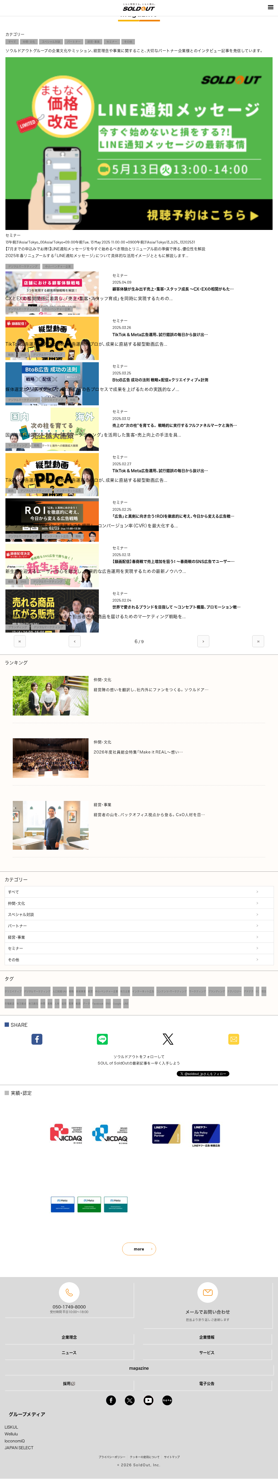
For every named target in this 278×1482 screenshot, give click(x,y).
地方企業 (125, 991)
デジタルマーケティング (22, 266)
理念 (263, 991)
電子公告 (206, 1383)
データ (86, 1003)
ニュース (69, 1352)
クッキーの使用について (145, 1457)
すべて (12, 42)
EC (257, 991)
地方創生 (33, 1003)
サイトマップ (172, 1457)
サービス (206, 1352)
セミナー (111, 42)
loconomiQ (15, 1440)
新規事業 (81, 991)
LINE (126, 1003)
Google (117, 1003)
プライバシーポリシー (112, 1457)
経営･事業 (93, 42)
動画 (11, 354)
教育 (71, 1003)
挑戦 (50, 1003)
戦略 (72, 400)
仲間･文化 (29, 42)
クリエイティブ (53, 400)
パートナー (74, 42)
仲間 (42, 1003)
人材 (57, 1003)
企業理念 (69, 1337)
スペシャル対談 (51, 42)
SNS (23, 354)
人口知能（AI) (60, 991)
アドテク (249, 991)
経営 (90, 991)
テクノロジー (234, 991)
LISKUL (11, 1427)
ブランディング (17, 627)
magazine (139, 1368)
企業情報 (206, 1337)
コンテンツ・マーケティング (171, 991)
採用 (64, 1003)
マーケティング (17, 445)
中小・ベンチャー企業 (58, 266)
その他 (128, 42)
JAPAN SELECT (19, 1447)
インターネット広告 (68, 491)
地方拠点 (21, 1003)
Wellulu (11, 1433)
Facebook (97, 1003)
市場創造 (9, 1003)
